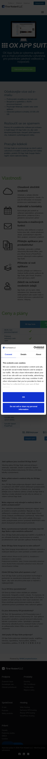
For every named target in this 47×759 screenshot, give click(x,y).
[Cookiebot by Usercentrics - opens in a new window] (33, 347)
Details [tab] (24, 354)
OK (23, 397)
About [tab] (38, 354)
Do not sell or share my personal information (23, 407)
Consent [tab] (8, 354)
